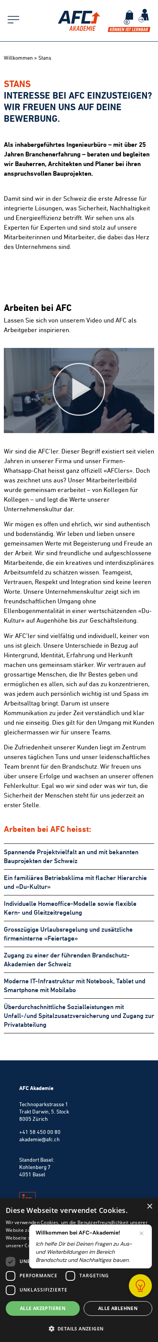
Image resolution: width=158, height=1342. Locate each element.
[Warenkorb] (129, 15)
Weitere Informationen (96, 1245)
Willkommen (18, 58)
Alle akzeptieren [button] (43, 1308)
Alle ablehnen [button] (118, 1308)
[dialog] (79, 1270)
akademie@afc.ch (39, 1139)
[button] (79, 390)
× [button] (149, 1206)
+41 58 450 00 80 (40, 1132)
